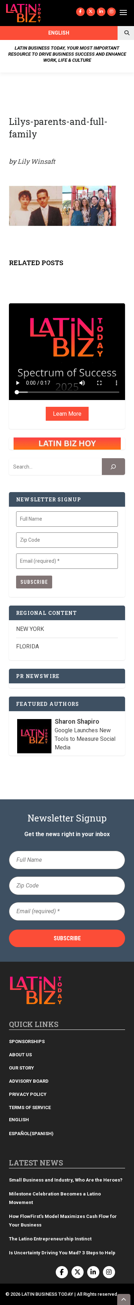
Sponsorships (27, 1041)
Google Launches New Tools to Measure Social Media (85, 739)
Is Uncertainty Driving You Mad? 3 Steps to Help (62, 1252)
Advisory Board (29, 1081)
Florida (27, 646)
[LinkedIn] (101, 11)
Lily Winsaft (36, 161)
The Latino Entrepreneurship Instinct (50, 1238)
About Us (20, 1054)
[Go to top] (124, 1299)
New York (30, 629)
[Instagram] (111, 11)
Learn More (67, 413)
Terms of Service (30, 1107)
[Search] (113, 466)
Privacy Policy (27, 1094)
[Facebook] (80, 11)
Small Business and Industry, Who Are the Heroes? (66, 1180)
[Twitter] (90, 11)
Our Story (21, 1068)
